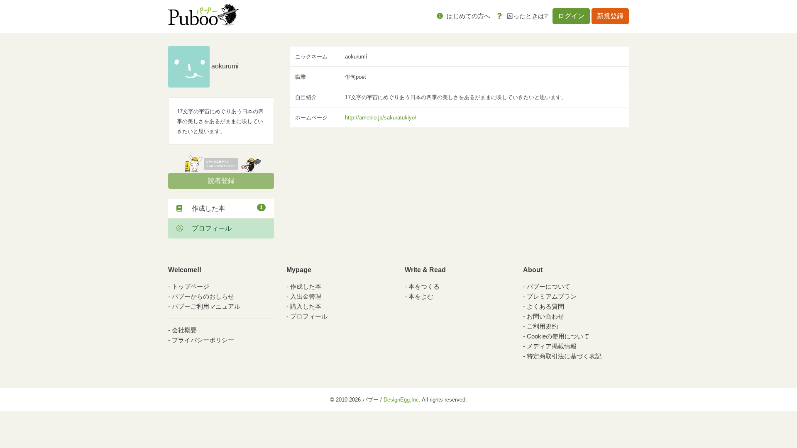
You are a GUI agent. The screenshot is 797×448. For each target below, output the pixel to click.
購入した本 (305, 306)
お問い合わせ (545, 316)
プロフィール (208, 228)
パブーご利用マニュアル (206, 306)
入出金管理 (305, 296)
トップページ (190, 286)
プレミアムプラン (552, 296)
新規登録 (610, 15)
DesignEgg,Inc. (402, 400)
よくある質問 (545, 306)
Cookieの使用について (558, 336)
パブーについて (548, 286)
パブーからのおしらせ (203, 296)
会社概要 (184, 330)
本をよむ (420, 296)
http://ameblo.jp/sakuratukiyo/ (380, 117)
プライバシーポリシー (203, 339)
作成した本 (224, 208)
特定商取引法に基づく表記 (564, 356)
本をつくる (424, 286)
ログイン (571, 15)
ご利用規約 (542, 326)
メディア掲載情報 (552, 346)
